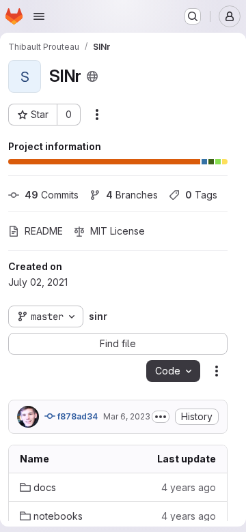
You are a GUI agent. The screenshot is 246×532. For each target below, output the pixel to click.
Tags (201, 195)
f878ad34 (76, 416)
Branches (132, 195)
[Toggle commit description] (160, 417)
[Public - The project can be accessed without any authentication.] (92, 76)
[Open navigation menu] (39, 16)
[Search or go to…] (192, 16)
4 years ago (188, 487)
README (44, 231)
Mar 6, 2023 (126, 416)
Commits (52, 195)
